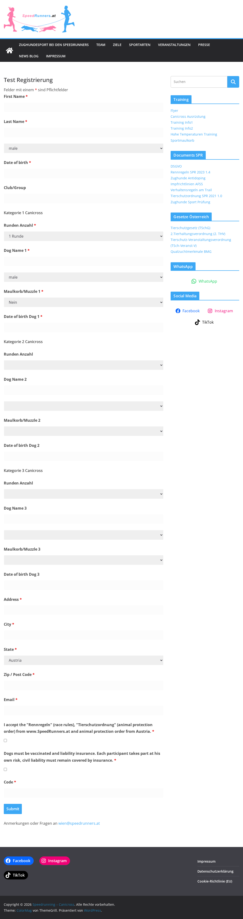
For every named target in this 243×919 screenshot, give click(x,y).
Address (13, 599)
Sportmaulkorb (182, 140)
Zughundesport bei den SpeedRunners (54, 44)
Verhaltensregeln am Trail (191, 190)
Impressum (55, 56)
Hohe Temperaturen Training (194, 134)
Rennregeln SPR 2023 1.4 (190, 172)
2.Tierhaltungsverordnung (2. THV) (198, 233)
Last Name (15, 121)
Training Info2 (182, 128)
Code (10, 782)
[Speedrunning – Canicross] (9, 50)
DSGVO (176, 166)
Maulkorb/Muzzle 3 (22, 549)
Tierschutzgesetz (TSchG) (190, 228)
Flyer (174, 110)
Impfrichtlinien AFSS (187, 184)
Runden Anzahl (20, 225)
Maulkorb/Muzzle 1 (23, 291)
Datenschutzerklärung (215, 871)
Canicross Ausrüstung (188, 116)
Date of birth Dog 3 (21, 574)
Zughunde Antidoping (188, 178)
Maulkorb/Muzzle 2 (22, 420)
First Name (16, 96)
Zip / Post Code (19, 674)
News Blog (28, 56)
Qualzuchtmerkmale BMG (191, 251)
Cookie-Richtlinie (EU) (214, 881)
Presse (204, 44)
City (9, 624)
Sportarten (139, 44)
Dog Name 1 (17, 250)
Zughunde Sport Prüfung (190, 202)
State (10, 649)
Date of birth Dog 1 (23, 316)
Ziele (117, 44)
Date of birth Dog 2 (21, 445)
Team (100, 44)
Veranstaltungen (174, 44)
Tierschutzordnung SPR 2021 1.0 (196, 196)
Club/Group (15, 187)
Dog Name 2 (15, 379)
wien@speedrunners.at (79, 823)
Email (11, 699)
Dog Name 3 (15, 508)
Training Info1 (182, 122)
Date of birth (17, 162)
